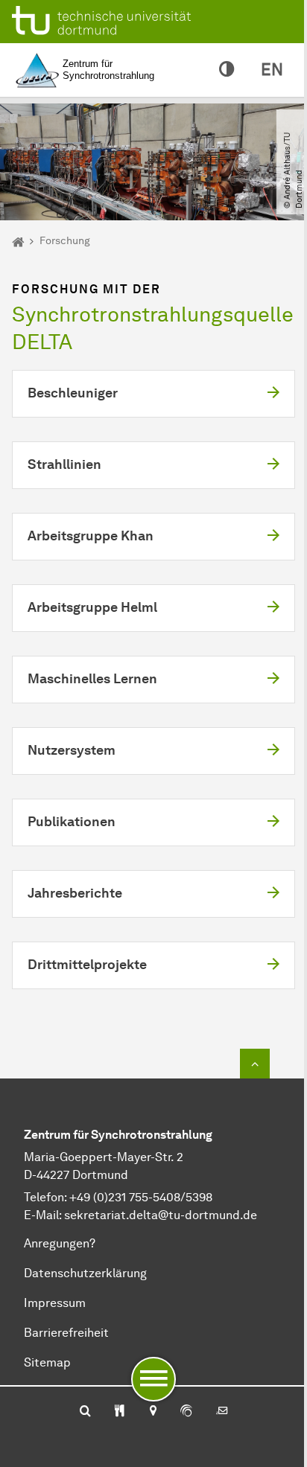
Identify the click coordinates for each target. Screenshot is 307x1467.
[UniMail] (222, 1412)
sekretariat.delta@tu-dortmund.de (160, 1215)
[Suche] (85, 1412)
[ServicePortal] (186, 1412)
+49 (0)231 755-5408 (124, 1197)
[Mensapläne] (119, 1412)
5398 (199, 1197)
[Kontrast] (226, 70)
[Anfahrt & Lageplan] (152, 1412)
